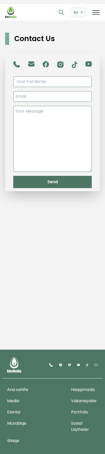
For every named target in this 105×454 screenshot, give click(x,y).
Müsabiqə (16, 423)
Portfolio (79, 412)
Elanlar (14, 412)
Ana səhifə (17, 389)
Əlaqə (13, 441)
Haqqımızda (83, 389)
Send (52, 182)
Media (13, 401)
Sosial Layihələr (80, 426)
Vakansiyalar (84, 401)
